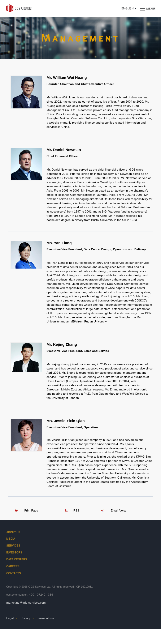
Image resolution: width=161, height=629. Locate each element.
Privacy (25, 618)
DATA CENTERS (16, 559)
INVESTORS (14, 552)
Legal (10, 618)
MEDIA (10, 538)
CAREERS (12, 566)
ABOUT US (13, 532)
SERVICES (13, 545)
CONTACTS (13, 573)
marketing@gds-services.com (26, 602)
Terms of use (45, 618)
